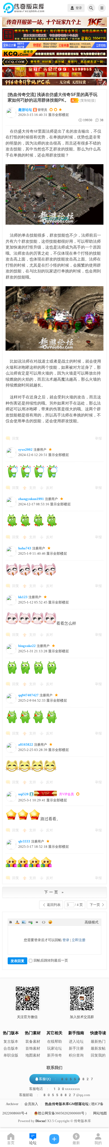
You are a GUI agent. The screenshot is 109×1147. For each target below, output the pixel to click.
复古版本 (10, 1042)
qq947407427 (28, 695)
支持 (33, 488)
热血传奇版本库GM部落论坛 (67, 1104)
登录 (65, 940)
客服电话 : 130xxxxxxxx (54, 1089)
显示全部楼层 (58, 115)
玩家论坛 (54, 1048)
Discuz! (40, 1121)
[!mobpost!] (54, 1139)
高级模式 (91, 922)
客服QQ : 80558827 (66, 1079)
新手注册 (76, 1048)
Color (17, 922)
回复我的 (98, 1055)
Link (30, 922)
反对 (49, 488)
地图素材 (32, 1055)
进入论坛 (76, 1042)
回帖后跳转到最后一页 (51, 960)
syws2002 (25, 449)
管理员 (42, 110)
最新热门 (98, 1042)
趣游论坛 (25, 110)
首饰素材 (32, 1048)
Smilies (50, 922)
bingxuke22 (27, 646)
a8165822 (25, 744)
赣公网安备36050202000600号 (61, 1113)
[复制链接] (88, 100)
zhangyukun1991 (31, 499)
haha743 (24, 548)
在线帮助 (54, 1042)
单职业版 (10, 1055)
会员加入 (31, 1104)
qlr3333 (24, 841)
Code (43, 922)
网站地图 (100, 1113)
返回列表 (54, 905)
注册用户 (40, 449)
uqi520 (23, 794)
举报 (98, 438)
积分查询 (76, 1055)
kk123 (23, 597)
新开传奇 (54, 1055)
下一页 (95, 905)
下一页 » (54, 892)
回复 (15, 438)
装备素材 (32, 1042)
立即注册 (78, 940)
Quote (37, 922)
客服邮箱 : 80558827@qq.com (54, 1095)
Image (23, 922)
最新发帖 (98, 1048)
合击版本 (10, 1048)
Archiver (12, 1104)
